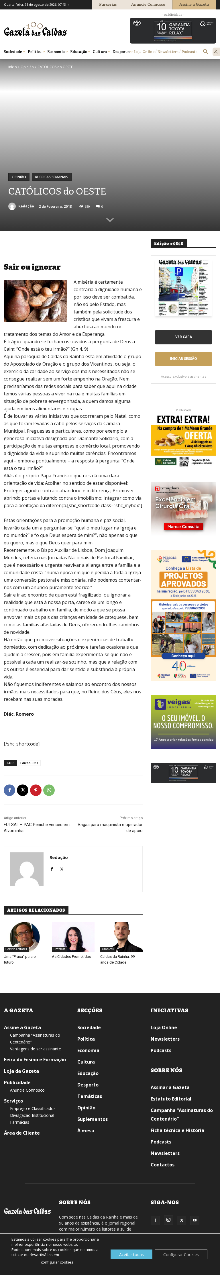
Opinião (27, 66)
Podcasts (161, 1050)
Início (12, 66)
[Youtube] (194, 1220)
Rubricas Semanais (51, 176)
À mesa (85, 1130)
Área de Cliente (22, 1133)
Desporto (88, 1085)
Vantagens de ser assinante (35, 1049)
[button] (206, 52)
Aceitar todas (131, 1254)
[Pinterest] (36, 790)
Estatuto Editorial (171, 1099)
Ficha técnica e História (177, 1130)
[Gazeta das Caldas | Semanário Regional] (58, 29)
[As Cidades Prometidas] (73, 937)
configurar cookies (57, 1262)
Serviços (13, 1101)
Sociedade (89, 1027)
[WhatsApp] (49, 790)
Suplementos (92, 1119)
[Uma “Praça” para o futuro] (25, 937)
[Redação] (12, 206)
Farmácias (19, 1122)
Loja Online (164, 1027)
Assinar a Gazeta (170, 1087)
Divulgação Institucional (32, 1115)
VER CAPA (183, 336)
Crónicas (59, 949)
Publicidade (17, 1082)
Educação (88, 1073)
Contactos (162, 1165)
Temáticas (89, 1096)
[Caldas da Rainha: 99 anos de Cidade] (121, 937)
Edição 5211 (29, 763)
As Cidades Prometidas (71, 956)
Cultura (86, 1062)
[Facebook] (9, 790)
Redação (26, 206)
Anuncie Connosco (27, 1090)
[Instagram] (168, 1220)
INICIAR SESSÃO (183, 358)
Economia (88, 1050)
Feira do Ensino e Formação (35, 1059)
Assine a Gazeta (22, 1027)
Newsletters (165, 1039)
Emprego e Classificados (33, 1108)
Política (86, 1039)
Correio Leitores (16, 949)
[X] (22, 790)
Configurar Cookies (181, 1254)
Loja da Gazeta (21, 1071)
